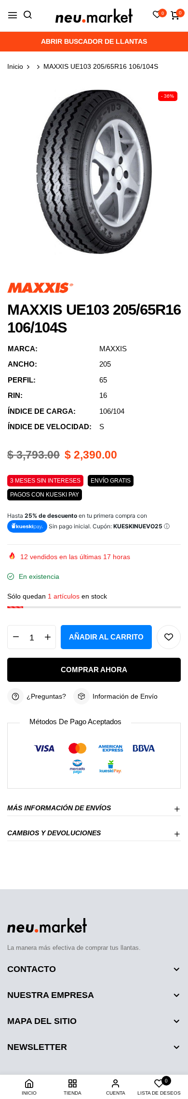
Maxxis (113, 349)
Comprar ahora (94, 669)
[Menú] (12, 16)
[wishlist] (157, 15)
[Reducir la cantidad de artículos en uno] (16, 637)
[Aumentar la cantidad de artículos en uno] (47, 637)
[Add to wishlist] (169, 637)
